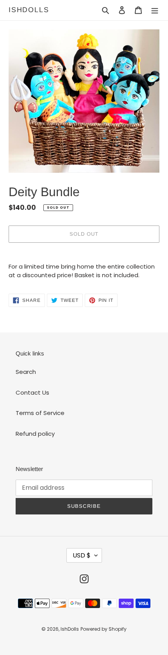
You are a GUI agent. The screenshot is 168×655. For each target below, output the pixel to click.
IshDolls (29, 10)
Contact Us (32, 392)
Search (26, 372)
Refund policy (35, 433)
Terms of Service (40, 413)
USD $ (82, 555)
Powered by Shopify (103, 629)
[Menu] (155, 10)
